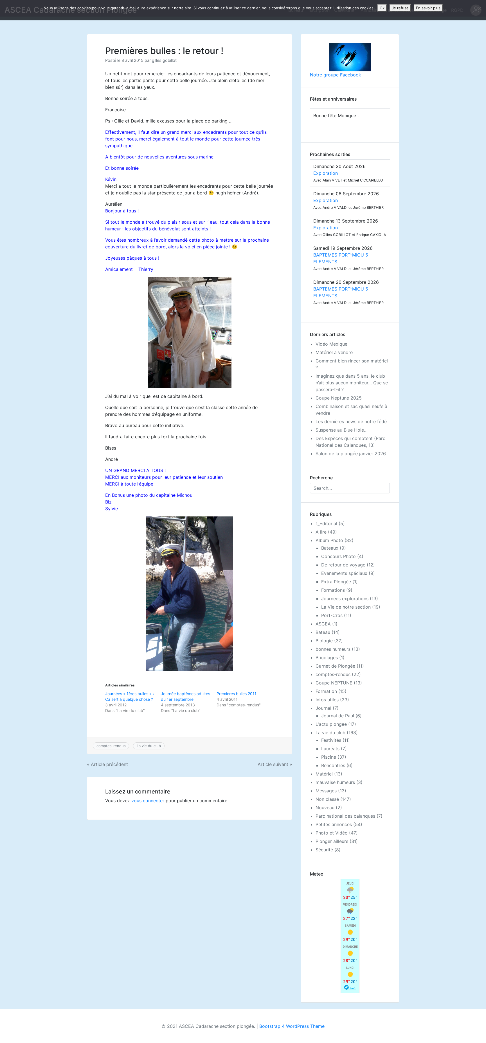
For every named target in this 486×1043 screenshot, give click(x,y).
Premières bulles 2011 (236, 693)
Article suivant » (275, 764)
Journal (323, 708)
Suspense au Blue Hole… (342, 430)
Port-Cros (332, 615)
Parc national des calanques (345, 816)
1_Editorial (326, 523)
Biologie (324, 640)
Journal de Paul (337, 715)
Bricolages (327, 657)
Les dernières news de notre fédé (351, 421)
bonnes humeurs (333, 649)
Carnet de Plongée (335, 666)
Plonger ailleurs (332, 841)
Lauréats (330, 748)
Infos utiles (327, 699)
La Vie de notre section (346, 607)
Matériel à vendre (334, 352)
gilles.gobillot (164, 60)
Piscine (328, 757)
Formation (326, 691)
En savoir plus (428, 8)
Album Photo (329, 540)
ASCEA (323, 624)
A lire (321, 532)
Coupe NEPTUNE (334, 683)
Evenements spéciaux (344, 573)
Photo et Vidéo (332, 833)
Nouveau (325, 807)
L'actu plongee (331, 724)
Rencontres (333, 765)
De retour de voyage (343, 565)
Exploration (325, 173)
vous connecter (147, 800)
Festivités (331, 740)
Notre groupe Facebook (335, 75)
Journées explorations (344, 598)
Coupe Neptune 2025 (339, 398)
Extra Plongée (336, 581)
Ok (382, 8)
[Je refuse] (479, 8)
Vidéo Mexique (331, 344)
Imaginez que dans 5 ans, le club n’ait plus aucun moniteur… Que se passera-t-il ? (352, 382)
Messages (326, 790)
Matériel (324, 774)
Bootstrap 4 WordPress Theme (292, 1026)
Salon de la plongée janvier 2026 (351, 453)
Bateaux (329, 548)
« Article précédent (107, 764)
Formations (333, 590)
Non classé (327, 799)
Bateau (323, 632)
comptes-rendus (111, 745)
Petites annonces (334, 824)
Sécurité (324, 849)
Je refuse (400, 8)
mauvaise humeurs (335, 782)
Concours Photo (338, 556)
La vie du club (149, 745)
